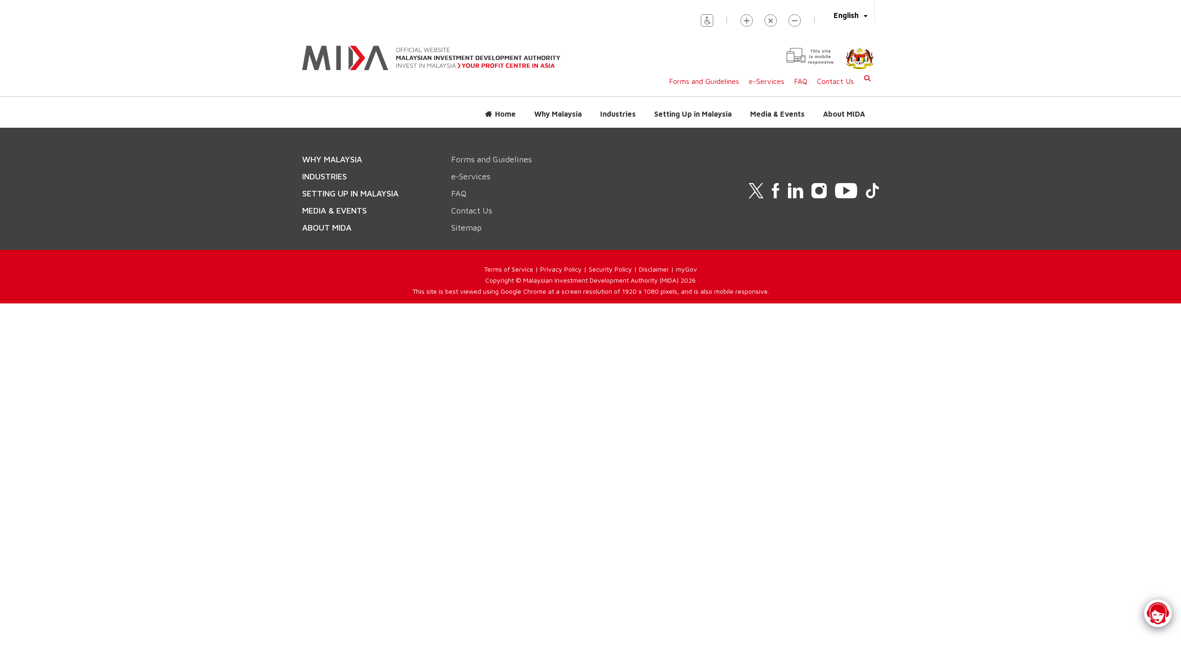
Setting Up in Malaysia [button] (693, 114)
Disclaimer (654, 269)
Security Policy (610, 269)
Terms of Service (508, 269)
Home (505, 114)
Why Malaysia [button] (558, 114)
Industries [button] (618, 114)
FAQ (800, 81)
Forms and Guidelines (704, 81)
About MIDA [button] (844, 114)
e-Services (766, 81)
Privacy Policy (561, 269)
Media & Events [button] (777, 114)
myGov (686, 269)
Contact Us (835, 81)
